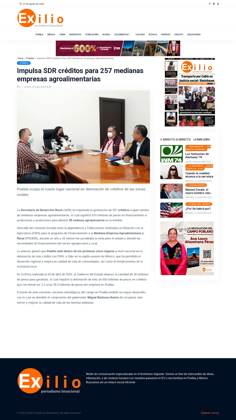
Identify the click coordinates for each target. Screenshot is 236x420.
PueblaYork (91, 34)
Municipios (75, 34)
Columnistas (121, 34)
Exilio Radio (194, 34)
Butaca (153, 34)
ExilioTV (178, 34)
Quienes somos (210, 412)
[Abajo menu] (118, 48)
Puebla (39, 34)
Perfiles (165, 34)
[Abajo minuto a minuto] (187, 248)
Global (106, 34)
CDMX (62, 34)
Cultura (140, 34)
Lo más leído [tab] (201, 139)
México (51, 34)
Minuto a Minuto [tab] (177, 139)
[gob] (190, 91)
